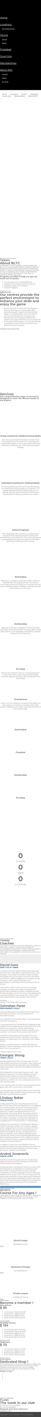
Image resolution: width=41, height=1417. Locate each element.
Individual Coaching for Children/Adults (20, 483)
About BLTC (6, 70)
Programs (20, 752)
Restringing (20, 577)
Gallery (4, 78)
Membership (20, 624)
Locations (6, 24)
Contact (5, 74)
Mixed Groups (20, 1240)
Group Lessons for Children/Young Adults (20, 436)
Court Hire (6, 56)
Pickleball (5, 49)
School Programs (20, 530)
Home (3, 17)
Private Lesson (20, 1293)
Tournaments (20, 699)
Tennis (4, 35)
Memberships (8, 63)
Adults (4, 43)
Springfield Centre (8, 29)
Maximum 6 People (20, 1267)
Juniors (4, 39)
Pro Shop (5, 82)
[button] (20, 1186)
